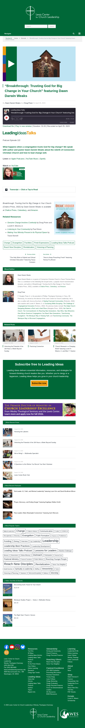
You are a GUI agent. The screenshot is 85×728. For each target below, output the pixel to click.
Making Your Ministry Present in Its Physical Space (27, 232)
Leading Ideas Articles (35, 655)
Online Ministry (25, 555)
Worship (54, 573)
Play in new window (23, 126)
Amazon (34, 210)
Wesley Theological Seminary (13, 663)
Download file (8, 126)
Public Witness (38, 559)
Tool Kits (31, 651)
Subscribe (63, 122)
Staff (69, 668)
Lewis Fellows (50, 679)
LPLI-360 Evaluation (52, 670)
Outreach (37, 555)
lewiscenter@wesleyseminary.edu (15, 669)
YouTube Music (32, 159)
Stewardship (47, 569)
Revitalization (28, 247)
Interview (24, 541)
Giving (16, 541)
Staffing (37, 569)
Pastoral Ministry (11, 559)
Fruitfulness (62, 536)
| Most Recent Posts (12, 422)
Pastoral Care (58, 555)
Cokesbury (22, 210)
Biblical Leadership (9, 531)
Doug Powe (28, 103)
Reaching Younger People (56, 559)
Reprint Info (31, 692)
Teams (57, 569)
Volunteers (23, 573)
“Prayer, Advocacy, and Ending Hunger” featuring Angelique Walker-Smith (37, 502)
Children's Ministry (32, 531)
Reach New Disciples (12, 247)
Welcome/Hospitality (35, 573)
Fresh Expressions (41, 243)
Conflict (57, 531)
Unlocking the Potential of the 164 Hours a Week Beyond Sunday (13, 349)
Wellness (46, 573)
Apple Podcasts (17, 159)
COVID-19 (65, 531)
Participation (48, 555)
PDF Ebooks (72, 692)
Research (31, 670)
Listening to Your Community (18, 229)
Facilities (28, 243)
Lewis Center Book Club (22, 475)
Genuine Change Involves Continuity (21, 223)
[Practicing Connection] (39, 337)
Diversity (17, 536)
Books (30, 662)
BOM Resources (51, 694)
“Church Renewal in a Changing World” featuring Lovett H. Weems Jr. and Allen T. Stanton (65, 349)
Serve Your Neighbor (59, 564)
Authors (30, 687)
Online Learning (33, 668)
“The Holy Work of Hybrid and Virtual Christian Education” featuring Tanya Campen (22, 260)
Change (7, 243)
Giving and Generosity (53, 651)
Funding (7, 541)
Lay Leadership (35, 541)
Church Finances (51, 653)
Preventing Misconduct (53, 672)
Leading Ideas (34, 677)
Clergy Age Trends (34, 672)
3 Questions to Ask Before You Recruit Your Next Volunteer (33, 464)
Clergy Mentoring (51, 681)
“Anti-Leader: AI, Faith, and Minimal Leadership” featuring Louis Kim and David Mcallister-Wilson (44, 491)
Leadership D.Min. (73, 651)
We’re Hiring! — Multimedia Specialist (26, 453)
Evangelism (17, 243)
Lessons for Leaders (45, 550)
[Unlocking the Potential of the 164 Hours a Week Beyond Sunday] (14, 337)
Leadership (50, 541)
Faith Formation (42, 536)
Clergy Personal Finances (54, 655)
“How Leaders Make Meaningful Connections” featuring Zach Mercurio (36, 513)
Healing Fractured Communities (53, 301)
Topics (30, 690)
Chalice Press (10, 210)
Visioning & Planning (45, 247)
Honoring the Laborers (21, 431)
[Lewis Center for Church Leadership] (42, 12)
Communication (46, 531)
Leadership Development (41, 546)
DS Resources (51, 692)
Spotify (43, 159)
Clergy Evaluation (52, 683)
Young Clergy (50, 677)
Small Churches (8, 569)
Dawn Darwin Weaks (12, 103)
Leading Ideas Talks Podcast (62, 243)
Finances (54, 536)
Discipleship (8, 536)
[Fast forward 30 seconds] (21, 119)
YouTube (14, 166)
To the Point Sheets (34, 664)
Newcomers (14, 555)
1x (17, 119)
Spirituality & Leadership (23, 569)
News (69, 670)
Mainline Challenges (65, 551)
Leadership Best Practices (17, 546)
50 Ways (31, 653)
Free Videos (32, 666)
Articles (30, 681)
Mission (6, 555)
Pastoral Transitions (26, 559)
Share (72, 122)
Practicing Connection (37, 346)
